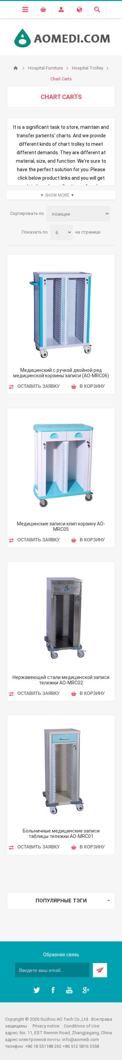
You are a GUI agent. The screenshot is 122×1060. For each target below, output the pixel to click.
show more (57, 195)
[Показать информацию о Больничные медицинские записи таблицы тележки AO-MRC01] (61, 769)
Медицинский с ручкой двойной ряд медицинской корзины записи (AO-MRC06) (61, 372)
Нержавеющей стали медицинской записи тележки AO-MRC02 (61, 680)
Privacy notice (46, 1025)
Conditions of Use (81, 1025)
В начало (15, 68)
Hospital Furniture (45, 68)
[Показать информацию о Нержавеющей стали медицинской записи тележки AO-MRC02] (61, 615)
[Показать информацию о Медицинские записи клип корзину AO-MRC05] (61, 462)
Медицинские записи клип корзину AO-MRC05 (61, 526)
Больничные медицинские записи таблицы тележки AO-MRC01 (61, 833)
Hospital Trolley (87, 68)
